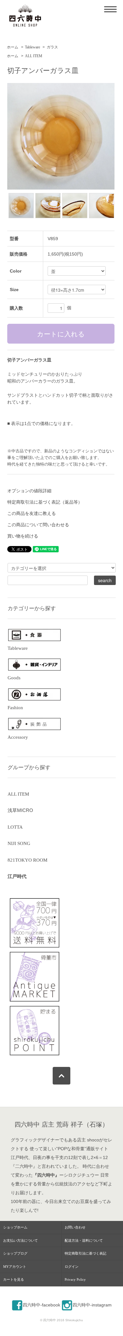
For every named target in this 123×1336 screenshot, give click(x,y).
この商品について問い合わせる (38, 524)
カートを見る (13, 1279)
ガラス (52, 47)
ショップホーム (15, 1227)
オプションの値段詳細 (29, 490)
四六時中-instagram (92, 1304)
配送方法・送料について (84, 1240)
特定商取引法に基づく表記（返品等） (44, 502)
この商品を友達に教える (31, 513)
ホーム (12, 47)
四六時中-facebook (41, 1304)
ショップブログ (15, 1253)
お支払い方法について (20, 1240)
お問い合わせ (75, 1227)
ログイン (72, 1266)
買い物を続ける (22, 535)
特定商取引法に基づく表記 (85, 1253)
